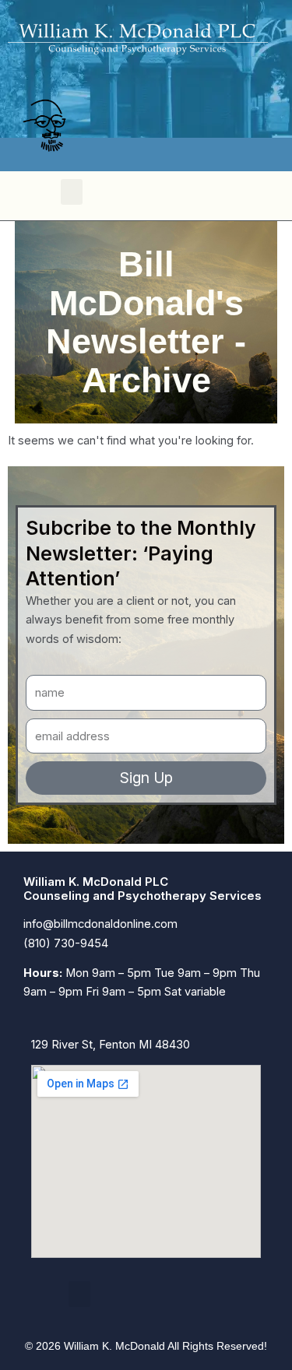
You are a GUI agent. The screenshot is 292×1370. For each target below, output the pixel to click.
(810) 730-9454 (65, 943)
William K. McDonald (114, 1346)
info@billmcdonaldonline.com (100, 924)
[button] (72, 192)
